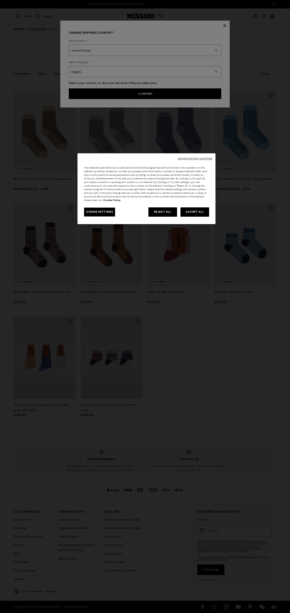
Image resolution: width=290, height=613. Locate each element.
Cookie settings (99, 212)
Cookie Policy (112, 200)
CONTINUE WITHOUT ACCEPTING (194, 158)
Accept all (195, 212)
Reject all (162, 212)
